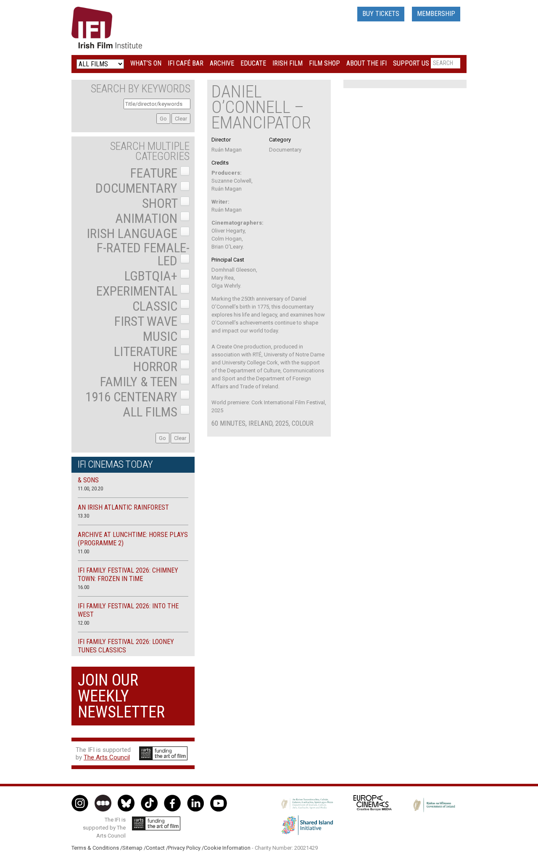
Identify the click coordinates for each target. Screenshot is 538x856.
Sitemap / (134, 848)
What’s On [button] (145, 63)
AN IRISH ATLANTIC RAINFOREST (123, 507)
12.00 (83, 623)
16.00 (83, 587)
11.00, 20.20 (90, 488)
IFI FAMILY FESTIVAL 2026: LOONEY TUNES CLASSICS (126, 646)
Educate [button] (253, 63)
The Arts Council (107, 757)
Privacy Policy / (186, 848)
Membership (436, 14)
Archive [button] (222, 63)
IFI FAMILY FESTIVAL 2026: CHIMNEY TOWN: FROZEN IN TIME (128, 574)
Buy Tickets (380, 14)
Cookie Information (227, 848)
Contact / (157, 848)
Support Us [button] (411, 63)
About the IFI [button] (366, 63)
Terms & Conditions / (96, 848)
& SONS (88, 480)
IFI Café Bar (185, 63)
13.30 (83, 516)
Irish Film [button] (287, 63)
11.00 (83, 551)
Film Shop (324, 63)
